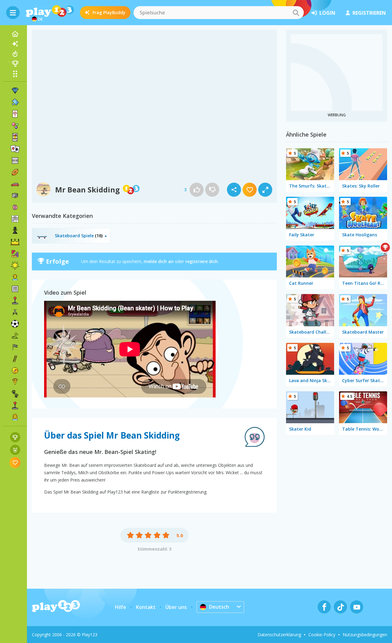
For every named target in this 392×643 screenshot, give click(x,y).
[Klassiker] (15, 335)
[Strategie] (15, 242)
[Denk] (15, 207)
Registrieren (369, 13)
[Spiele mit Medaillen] (15, 450)
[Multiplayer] (15, 405)
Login (327, 13)
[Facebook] (324, 607)
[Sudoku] (15, 219)
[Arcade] (15, 300)
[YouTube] (356, 607)
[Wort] (15, 289)
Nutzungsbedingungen (365, 634)
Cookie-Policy (321, 634)
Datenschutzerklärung (279, 634)
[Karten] (15, 137)
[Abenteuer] (15, 370)
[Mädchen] (15, 417)
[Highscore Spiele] (15, 437)
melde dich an (159, 261)
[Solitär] (15, 149)
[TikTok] (340, 607)
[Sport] (15, 172)
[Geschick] (15, 359)
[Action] (15, 312)
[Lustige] (15, 265)
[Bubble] (15, 125)
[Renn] (15, 347)
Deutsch (219, 606)
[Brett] (15, 195)
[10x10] (15, 160)
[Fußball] (15, 324)
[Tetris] (15, 254)
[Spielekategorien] (15, 73)
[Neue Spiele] (15, 44)
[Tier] (15, 394)
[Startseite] (15, 34)
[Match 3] (15, 90)
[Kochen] (15, 382)
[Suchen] (295, 12)
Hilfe (120, 607)
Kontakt (146, 607)
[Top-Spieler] (15, 63)
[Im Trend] (15, 53)
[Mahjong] (15, 114)
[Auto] (15, 184)
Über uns (176, 607)
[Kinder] (15, 277)
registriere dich (201, 261)
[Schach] (15, 230)
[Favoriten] (15, 462)
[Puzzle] (15, 102)
